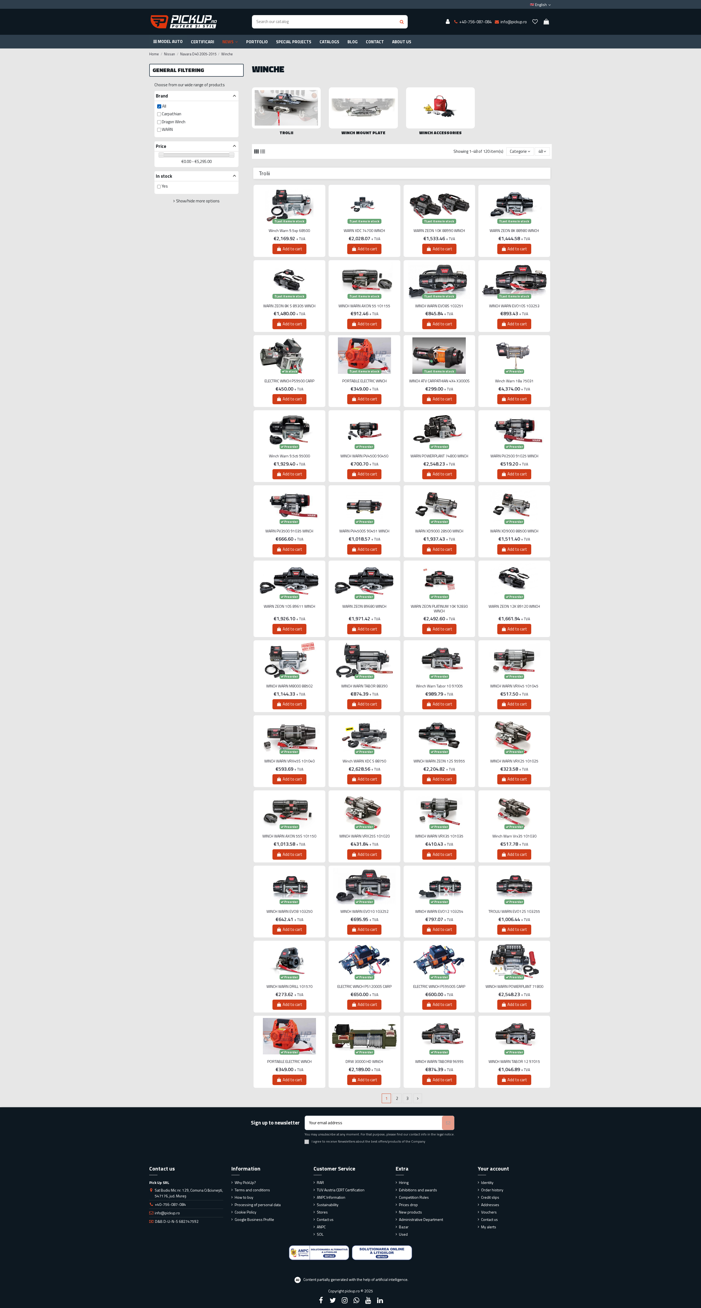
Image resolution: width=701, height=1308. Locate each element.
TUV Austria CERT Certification (340, 1190)
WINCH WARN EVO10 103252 (364, 911)
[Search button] (402, 21)
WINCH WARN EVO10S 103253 (514, 306)
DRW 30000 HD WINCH (364, 1061)
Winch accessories (440, 133)
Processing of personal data (258, 1204)
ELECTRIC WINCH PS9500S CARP (439, 986)
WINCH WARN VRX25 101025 (514, 761)
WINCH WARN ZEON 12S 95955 (439, 761)
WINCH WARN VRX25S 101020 (364, 836)
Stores (322, 1212)
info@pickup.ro (167, 1213)
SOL (320, 1234)
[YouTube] (368, 1300)
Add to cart (292, 249)
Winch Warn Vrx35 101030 (514, 836)
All (164, 106)
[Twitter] (332, 1300)
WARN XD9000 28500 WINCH (439, 531)
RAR (320, 1182)
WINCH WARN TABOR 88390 (364, 686)
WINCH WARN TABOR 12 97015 (514, 1061)
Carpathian (171, 114)
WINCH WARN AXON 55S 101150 (289, 836)
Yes (165, 186)
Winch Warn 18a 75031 (514, 381)
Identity (487, 1182)
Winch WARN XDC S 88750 (364, 761)
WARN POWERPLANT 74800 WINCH (439, 456)
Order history (492, 1190)
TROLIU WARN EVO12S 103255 (514, 911)
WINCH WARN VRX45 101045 (514, 686)
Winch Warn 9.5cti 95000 (289, 456)
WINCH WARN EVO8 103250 (289, 911)
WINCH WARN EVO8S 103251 (439, 306)
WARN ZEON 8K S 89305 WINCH (289, 306)
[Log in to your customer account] (447, 22)
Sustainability (327, 1204)
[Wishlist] (535, 22)
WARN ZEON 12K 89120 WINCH (514, 606)
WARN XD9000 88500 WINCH (514, 531)
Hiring (404, 1182)
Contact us (325, 1219)
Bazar (404, 1227)
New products (410, 1212)
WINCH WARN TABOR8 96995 (439, 1061)
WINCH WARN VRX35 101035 (439, 836)
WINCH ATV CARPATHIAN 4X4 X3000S (439, 381)
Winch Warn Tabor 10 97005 (439, 686)
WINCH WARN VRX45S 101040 (289, 761)
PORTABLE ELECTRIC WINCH (364, 381)
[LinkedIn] (380, 1300)
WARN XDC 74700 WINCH (364, 230)
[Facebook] (321, 1300)
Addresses (490, 1204)
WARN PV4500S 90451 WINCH (364, 531)
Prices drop (408, 1204)
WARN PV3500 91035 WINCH (289, 531)
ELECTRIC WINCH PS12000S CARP (364, 986)
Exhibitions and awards (418, 1190)
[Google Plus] (356, 1300)
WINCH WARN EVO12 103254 (439, 911)
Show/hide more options (198, 201)
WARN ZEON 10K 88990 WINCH (439, 230)
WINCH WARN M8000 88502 (289, 686)
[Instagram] (344, 1300)
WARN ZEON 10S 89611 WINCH (289, 606)
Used (403, 1234)
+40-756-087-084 (170, 1204)
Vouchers (489, 1212)
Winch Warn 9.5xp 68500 (289, 230)
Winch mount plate (363, 133)
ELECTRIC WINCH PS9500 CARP (289, 381)
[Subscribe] (448, 1123)
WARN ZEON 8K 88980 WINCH (514, 230)
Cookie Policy (245, 1212)
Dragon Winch (173, 122)
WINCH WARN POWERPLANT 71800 (514, 986)
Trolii (286, 133)
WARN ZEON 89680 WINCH (364, 606)
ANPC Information (331, 1197)
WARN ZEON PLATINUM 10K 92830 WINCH (439, 608)
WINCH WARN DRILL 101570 (289, 986)
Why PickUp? (245, 1182)
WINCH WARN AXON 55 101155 (364, 306)
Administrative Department (421, 1219)
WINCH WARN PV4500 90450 (364, 456)
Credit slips (490, 1197)
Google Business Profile (254, 1219)
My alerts (488, 1227)
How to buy (244, 1197)
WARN (167, 129)
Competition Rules (414, 1197)
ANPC (321, 1227)
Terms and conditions (252, 1190)
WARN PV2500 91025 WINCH (514, 456)
